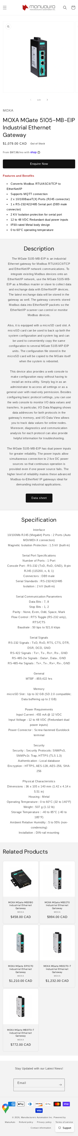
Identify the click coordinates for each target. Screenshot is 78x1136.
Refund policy (26, 1122)
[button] (5, 7)
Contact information (41, 1128)
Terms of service (64, 1122)
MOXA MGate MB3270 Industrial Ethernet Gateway (57, 905)
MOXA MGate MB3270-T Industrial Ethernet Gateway (57, 969)
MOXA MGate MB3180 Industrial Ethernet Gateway (20, 905)
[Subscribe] (60, 1085)
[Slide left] (31, 100)
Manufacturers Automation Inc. (37, 1117)
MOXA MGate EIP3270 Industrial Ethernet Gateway (20, 969)
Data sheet (39, 497)
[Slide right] (47, 100)
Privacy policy (44, 1122)
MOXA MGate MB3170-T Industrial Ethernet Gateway (20, 1033)
